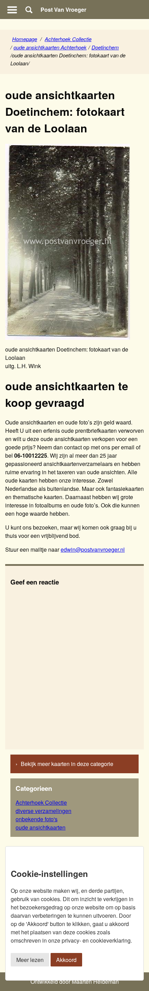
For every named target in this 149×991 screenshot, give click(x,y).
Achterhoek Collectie (68, 39)
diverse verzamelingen (43, 811)
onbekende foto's (37, 819)
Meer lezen (30, 960)
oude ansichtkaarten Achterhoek (50, 47)
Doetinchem (105, 47)
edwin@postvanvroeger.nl (93, 549)
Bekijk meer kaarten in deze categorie (67, 764)
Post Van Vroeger (63, 9)
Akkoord (66, 960)
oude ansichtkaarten (40, 827)
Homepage (24, 39)
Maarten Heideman (95, 981)
